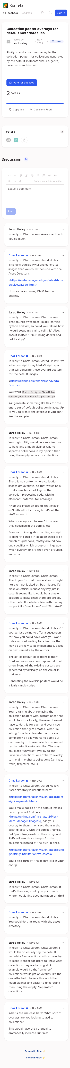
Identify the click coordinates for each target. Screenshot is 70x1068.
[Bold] (20, 175)
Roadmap (26, 12)
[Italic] (26, 175)
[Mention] (9, 181)
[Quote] (55, 175)
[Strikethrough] (32, 175)
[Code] (49, 175)
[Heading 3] (15, 175)
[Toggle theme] (50, 13)
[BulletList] (38, 175)
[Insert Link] (20, 181)
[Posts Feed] (43, 13)
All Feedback (10, 12)
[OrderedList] (43, 175)
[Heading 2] (9, 175)
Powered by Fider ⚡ (35, 1051)
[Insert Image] (15, 181)
